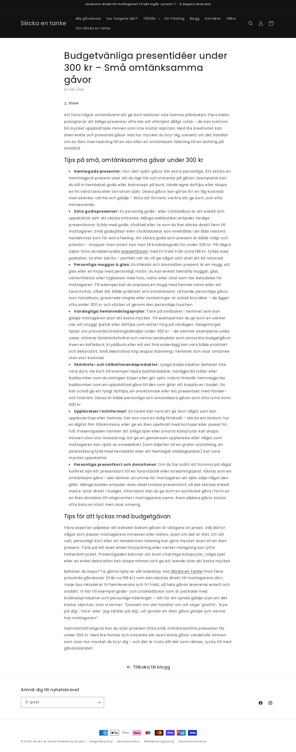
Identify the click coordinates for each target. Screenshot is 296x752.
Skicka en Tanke (187, 571)
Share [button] (74, 103)
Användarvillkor (128, 741)
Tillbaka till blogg (151, 667)
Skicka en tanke (44, 741)
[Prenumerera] (99, 702)
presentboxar (134, 251)
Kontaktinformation (193, 741)
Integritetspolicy (101, 741)
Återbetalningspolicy (159, 741)
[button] (151, 18)
